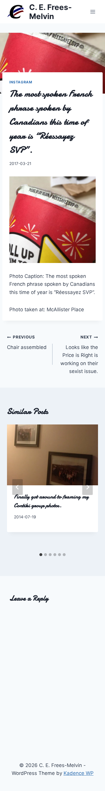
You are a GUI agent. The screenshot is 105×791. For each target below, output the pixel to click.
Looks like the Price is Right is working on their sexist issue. (79, 354)
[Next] (87, 487)
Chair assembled (27, 342)
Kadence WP (79, 773)
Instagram (20, 82)
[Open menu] (92, 11)
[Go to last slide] (17, 487)
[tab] (40, 554)
